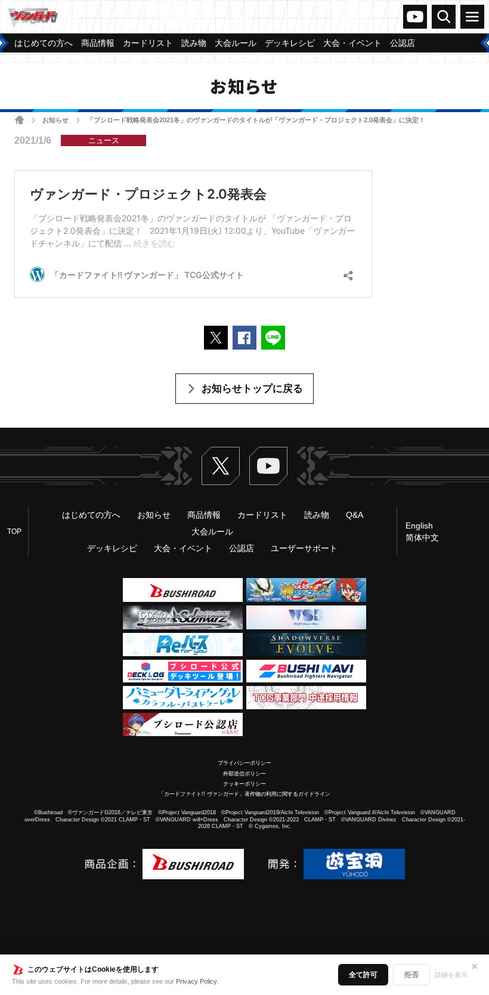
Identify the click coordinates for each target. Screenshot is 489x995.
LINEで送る (273, 338)
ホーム (19, 120)
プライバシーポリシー (244, 763)
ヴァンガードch (415, 17)
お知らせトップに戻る (252, 388)
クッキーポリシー (244, 784)
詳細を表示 (451, 974)
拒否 (411, 975)
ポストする (216, 338)
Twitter (221, 466)
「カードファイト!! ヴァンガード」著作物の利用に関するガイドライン (244, 794)
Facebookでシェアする (244, 338)
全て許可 (363, 975)
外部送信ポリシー (244, 774)
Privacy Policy (196, 981)
